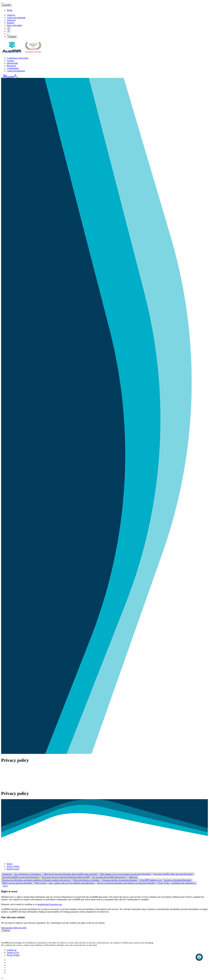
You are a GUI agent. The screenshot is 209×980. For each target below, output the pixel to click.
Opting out (133, 877)
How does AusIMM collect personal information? (173, 874)
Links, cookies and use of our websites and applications (71, 883)
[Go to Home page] (22, 53)
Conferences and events (17, 58)
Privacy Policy (13, 866)
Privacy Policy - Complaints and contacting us (177, 883)
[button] (2, 978)
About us (11, 15)
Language (12, 37)
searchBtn (6, 5)
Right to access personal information (17, 883)
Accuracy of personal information (177, 880)
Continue (6, 930)
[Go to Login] (15, 76)
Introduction (7, 874)
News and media (14, 25)
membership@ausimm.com (49, 904)
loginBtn (10, 76)
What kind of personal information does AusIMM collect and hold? (71, 874)
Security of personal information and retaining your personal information (126, 883)
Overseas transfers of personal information (119, 880)
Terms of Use (13, 952)
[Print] (8, 34)
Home (9, 10)
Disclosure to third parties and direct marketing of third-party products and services (36, 880)
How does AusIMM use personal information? (21, 877)
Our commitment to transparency (27, 874)
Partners (10, 22)
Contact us (11, 950)
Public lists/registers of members (86, 880)
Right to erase (13, 869)
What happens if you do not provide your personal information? (125, 874)
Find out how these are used (13, 927)
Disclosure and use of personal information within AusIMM (66, 877)
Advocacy (11, 20)
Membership (12, 63)
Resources (11, 65)
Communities (13, 68)
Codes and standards (16, 17)
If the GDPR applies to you (150, 880)
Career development (16, 71)
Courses (10, 60)
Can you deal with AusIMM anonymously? (109, 877)
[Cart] (4, 76)
